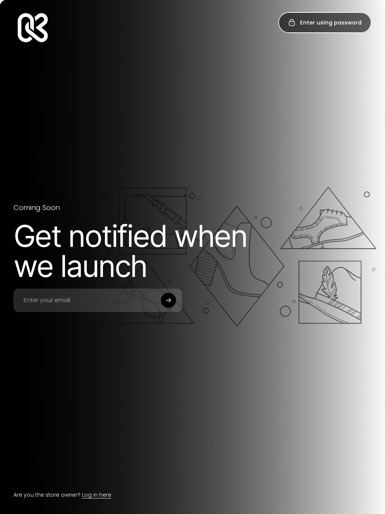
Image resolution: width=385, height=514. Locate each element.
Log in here (96, 495)
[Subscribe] (168, 300)
